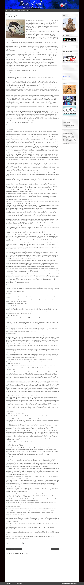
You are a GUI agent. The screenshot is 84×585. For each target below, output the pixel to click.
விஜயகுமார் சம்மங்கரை (11, 17)
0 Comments (23, 17)
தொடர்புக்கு (29, 10)
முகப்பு (7, 10)
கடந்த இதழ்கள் (12, 10)
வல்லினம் (10, 14)
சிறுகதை (7, 14)
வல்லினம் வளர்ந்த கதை (21, 10)
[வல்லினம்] (42, 4)
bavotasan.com (74, 583)
